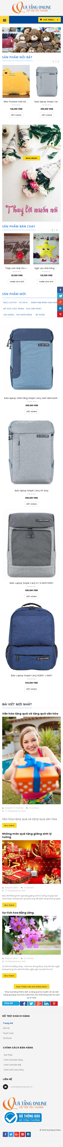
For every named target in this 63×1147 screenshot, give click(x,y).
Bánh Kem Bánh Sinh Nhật (45, 302)
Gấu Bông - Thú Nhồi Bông (18, 315)
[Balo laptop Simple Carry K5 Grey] (47, 81)
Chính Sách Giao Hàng (13, 1069)
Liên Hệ (6, 1028)
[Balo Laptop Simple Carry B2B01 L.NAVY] (31, 637)
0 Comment (34, 808)
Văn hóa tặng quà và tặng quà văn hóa (30, 713)
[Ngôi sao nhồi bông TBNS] (46, 248)
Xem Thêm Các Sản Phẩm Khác (31, 987)
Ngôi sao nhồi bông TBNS (47, 268)
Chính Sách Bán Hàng (13, 1059)
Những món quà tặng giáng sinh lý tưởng (27, 835)
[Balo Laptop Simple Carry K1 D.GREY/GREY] (31, 544)
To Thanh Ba (18, 808)
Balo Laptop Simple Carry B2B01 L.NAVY (31, 675)
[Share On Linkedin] (46, 1003)
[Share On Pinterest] (54, 1003)
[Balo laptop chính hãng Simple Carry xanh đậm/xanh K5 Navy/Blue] (32, 359)
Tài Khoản (7, 1038)
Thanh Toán (8, 1033)
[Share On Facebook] (23, 1003)
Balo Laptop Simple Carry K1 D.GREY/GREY (31, 583)
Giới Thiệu (8, 1055)
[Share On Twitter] (31, 1003)
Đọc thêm (9, 825)
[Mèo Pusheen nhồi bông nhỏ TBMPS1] (16, 81)
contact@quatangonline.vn (21, 1087)
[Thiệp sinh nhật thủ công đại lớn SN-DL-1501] (17, 248)
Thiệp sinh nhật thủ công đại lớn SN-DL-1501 (28, 268)
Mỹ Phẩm (40, 315)
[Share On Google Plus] (38, 1003)
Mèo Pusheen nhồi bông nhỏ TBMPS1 (23, 101)
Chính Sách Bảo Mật (12, 1064)
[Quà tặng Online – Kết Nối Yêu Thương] (31, 7)
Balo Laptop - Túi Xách (16, 302)
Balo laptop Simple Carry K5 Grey (31, 490)
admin (15, 887)
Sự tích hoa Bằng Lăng (18, 912)
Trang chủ (8, 1023)
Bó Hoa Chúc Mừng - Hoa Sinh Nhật (23, 308)
